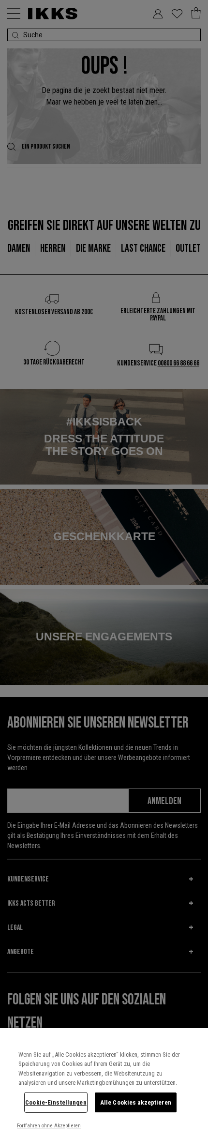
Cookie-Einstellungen (56, 1102)
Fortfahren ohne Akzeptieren (49, 1126)
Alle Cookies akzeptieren (135, 1102)
